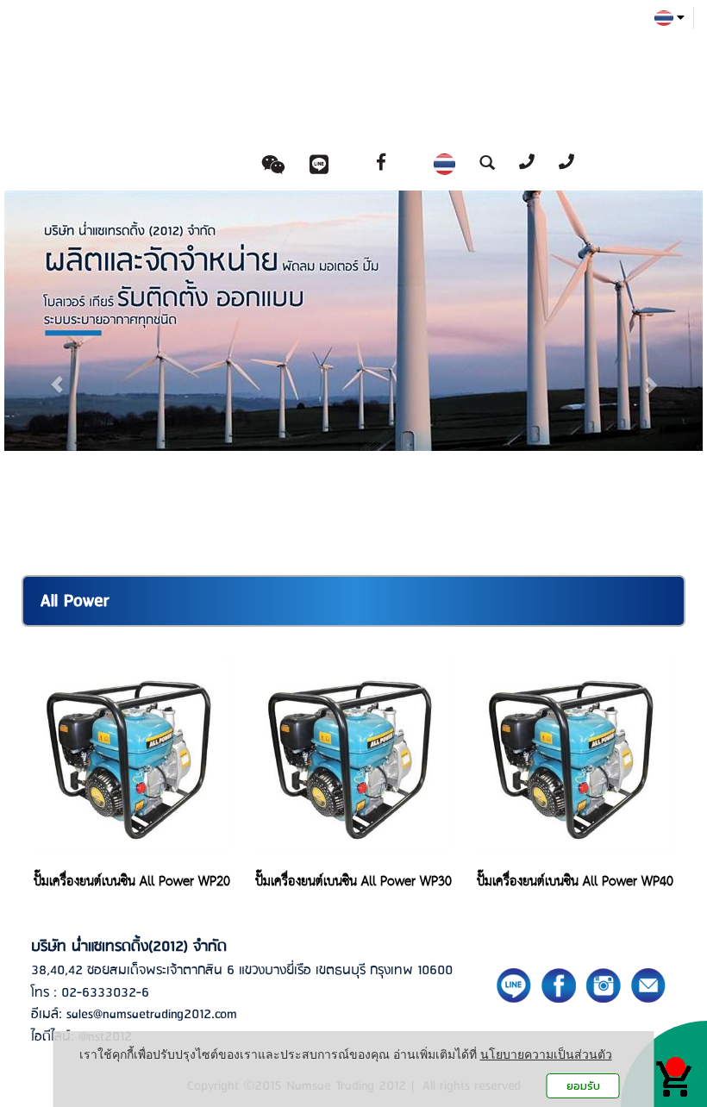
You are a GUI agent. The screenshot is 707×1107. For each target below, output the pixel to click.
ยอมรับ (583, 1086)
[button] (56, 376)
